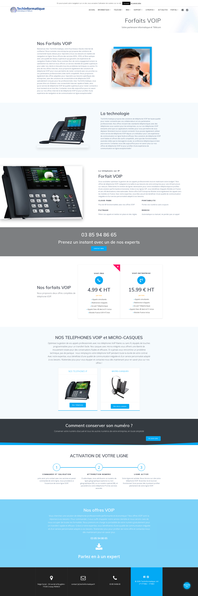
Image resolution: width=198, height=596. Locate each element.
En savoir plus (153, 438)
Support (137, 10)
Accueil (92, 10)
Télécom (117, 10)
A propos (150, 10)
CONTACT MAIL (99, 248)
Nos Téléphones (77, 405)
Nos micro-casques (120, 406)
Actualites (163, 10)
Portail (174, 10)
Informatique (103, 10)
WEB (127, 10)
